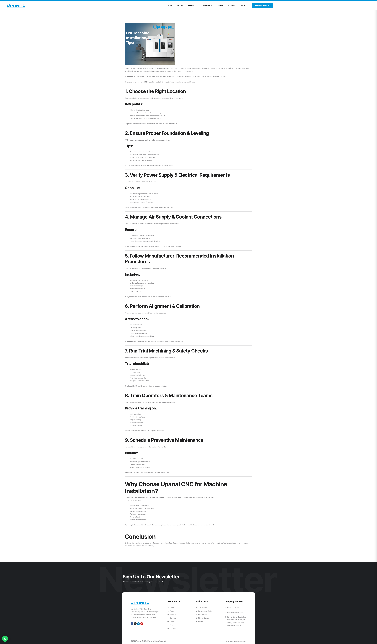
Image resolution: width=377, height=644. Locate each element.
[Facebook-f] (132, 623)
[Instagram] (135, 623)
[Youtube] (141, 623)
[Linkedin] (138, 623)
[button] (5, 639)
